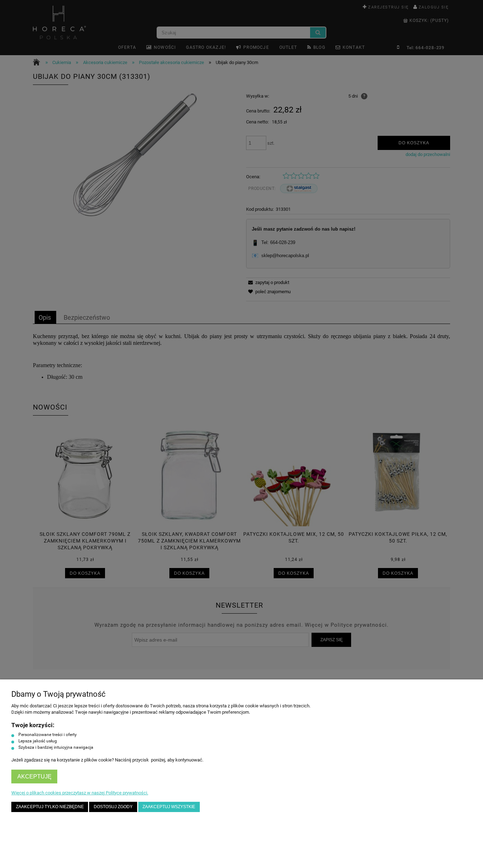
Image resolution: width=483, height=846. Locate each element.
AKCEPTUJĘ (34, 776)
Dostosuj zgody (113, 806)
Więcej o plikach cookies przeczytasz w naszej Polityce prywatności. (79, 792)
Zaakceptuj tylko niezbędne (50, 806)
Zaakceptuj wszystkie (168, 806)
